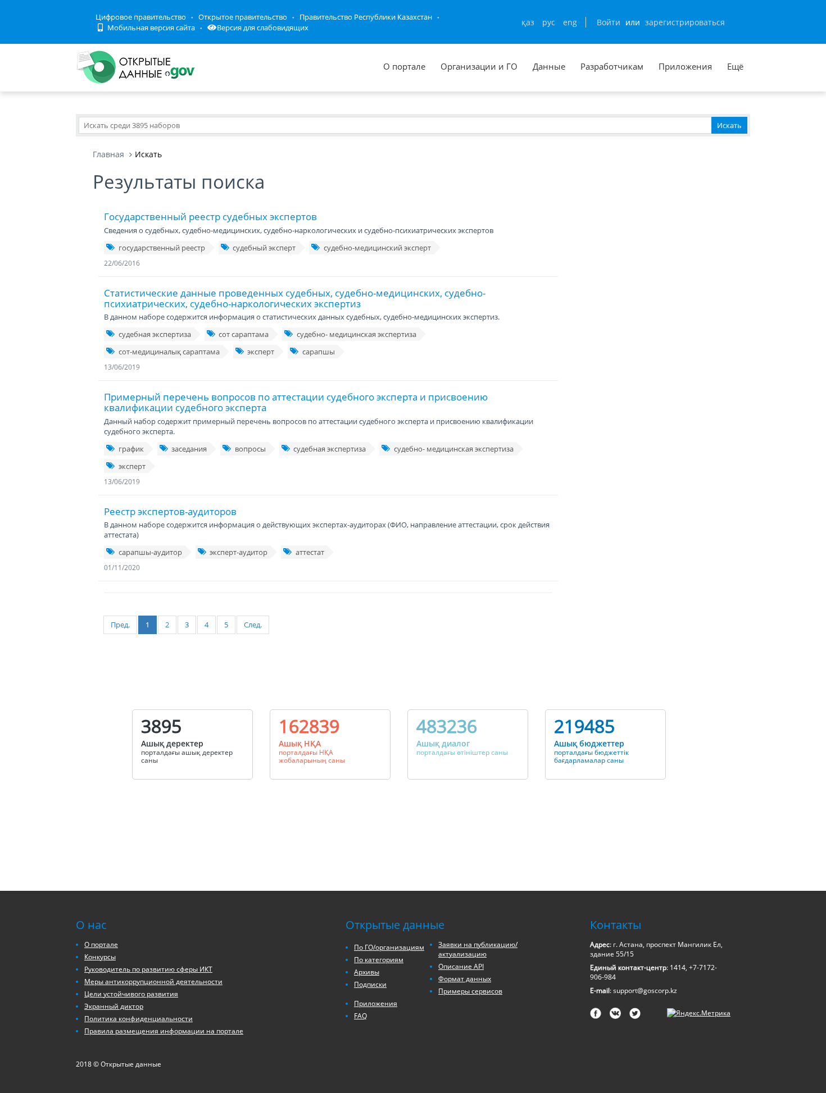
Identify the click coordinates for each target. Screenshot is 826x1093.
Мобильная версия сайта (150, 27)
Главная (108, 154)
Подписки (370, 984)
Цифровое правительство (141, 17)
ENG (570, 22)
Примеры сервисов (470, 991)
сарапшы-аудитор (150, 552)
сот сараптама (244, 334)
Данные (549, 66)
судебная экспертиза (155, 334)
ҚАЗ (527, 22)
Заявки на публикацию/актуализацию (478, 949)
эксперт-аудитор (238, 552)
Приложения (685, 66)
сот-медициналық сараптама (169, 352)
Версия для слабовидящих (262, 27)
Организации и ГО (479, 66)
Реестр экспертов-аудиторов (170, 511)
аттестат (310, 552)
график (131, 449)
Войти (608, 22)
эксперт (260, 352)
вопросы (250, 449)
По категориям (378, 959)
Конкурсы (100, 957)
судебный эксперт (264, 248)
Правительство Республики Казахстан (365, 17)
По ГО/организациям (389, 947)
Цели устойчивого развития (131, 994)
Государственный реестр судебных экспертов (210, 216)
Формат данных (464, 978)
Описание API (461, 966)
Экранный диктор (113, 1006)
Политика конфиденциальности (138, 1018)
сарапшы (318, 352)
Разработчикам (611, 66)
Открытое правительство (242, 17)
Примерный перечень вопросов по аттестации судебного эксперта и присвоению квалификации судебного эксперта (296, 402)
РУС (548, 22)
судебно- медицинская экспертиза (356, 334)
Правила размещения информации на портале (163, 1031)
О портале (404, 66)
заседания (189, 449)
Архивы (366, 972)
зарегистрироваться (685, 22)
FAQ (360, 1016)
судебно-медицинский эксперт (377, 248)
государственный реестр (162, 248)
